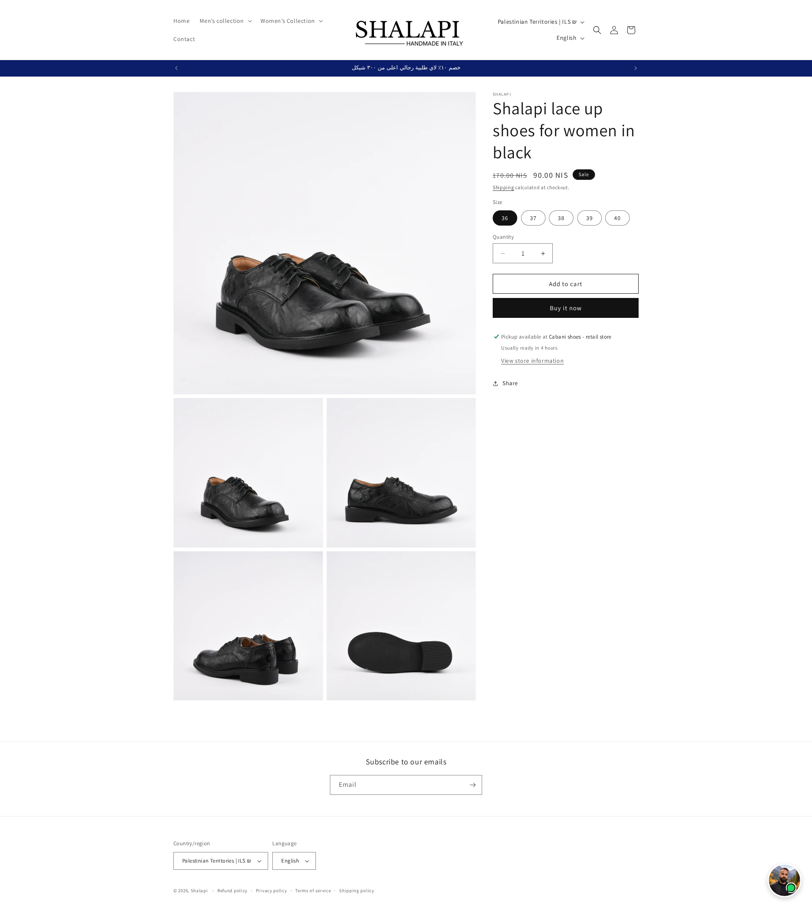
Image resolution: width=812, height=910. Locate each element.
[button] (225, 21)
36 (505, 218)
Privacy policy (271, 890)
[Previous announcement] (176, 68)
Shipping (503, 187)
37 (533, 218)
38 (561, 218)
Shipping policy (356, 890)
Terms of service (313, 890)
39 (589, 218)
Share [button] (510, 383)
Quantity (503, 236)
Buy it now (566, 308)
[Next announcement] (635, 68)
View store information (532, 360)
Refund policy (232, 890)
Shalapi (199, 890)
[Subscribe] (472, 785)
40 (617, 218)
